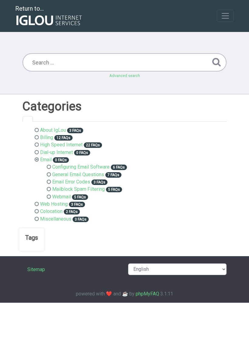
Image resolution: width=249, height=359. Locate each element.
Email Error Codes (71, 182)
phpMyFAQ (147, 294)
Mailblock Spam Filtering (78, 189)
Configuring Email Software (81, 167)
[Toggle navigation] (225, 16)
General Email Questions (78, 174)
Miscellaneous (55, 219)
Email (46, 159)
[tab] (27, 119)
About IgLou (53, 130)
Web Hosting (54, 204)
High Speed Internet (61, 145)
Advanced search (124, 75)
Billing (46, 137)
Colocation (51, 211)
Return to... (29, 8)
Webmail (61, 197)
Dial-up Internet (56, 152)
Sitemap (36, 269)
